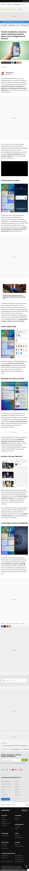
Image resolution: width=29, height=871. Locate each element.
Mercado (17, 786)
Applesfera (4, 821)
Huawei (18, 623)
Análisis (17, 781)
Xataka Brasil (4, 857)
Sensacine (17, 826)
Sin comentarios (7, 62)
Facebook (13, 63)
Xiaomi (3, 792)
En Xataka (6, 294)
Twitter (15, 63)
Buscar (27, 804)
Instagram (15, 769)
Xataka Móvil (4, 819)
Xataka (3, 817)
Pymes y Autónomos (19, 846)
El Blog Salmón (18, 844)
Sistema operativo (6, 786)
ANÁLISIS (3, 4)
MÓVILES (9, 4)
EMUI (23, 623)
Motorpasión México (19, 861)
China (17, 25)
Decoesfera (4, 846)
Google (16, 789)
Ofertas (16, 792)
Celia (4, 84)
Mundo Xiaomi (5, 825)
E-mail (20, 63)
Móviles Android (5, 781)
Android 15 (17, 794)
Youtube (13, 769)
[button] (10, 73)
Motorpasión (18, 835)
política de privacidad (20, 763)
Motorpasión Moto (19, 837)
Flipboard (18, 63)
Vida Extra (17, 819)
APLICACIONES (16, 4)
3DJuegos (17, 817)
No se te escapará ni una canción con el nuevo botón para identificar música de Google (15, 745)
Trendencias (4, 844)
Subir (23, 810)
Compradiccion (5, 848)
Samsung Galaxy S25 (16, 749)
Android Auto (5, 794)
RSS (18, 769)
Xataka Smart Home (6, 823)
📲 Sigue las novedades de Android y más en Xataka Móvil (13, 21)
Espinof (16, 828)
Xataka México (5, 855)
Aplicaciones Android (6, 784)
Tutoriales (17, 784)
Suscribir (24, 760)
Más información (22, 869)
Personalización (10, 623)
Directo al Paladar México (7, 861)
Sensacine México (19, 857)
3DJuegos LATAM (18, 855)
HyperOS (5, 25)
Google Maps (11, 25)
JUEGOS (24, 4)
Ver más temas (5, 799)
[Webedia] (25, 1)
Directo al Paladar (5, 835)
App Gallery (19, 78)
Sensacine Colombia (19, 859)
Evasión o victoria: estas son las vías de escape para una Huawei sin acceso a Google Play (14, 297)
